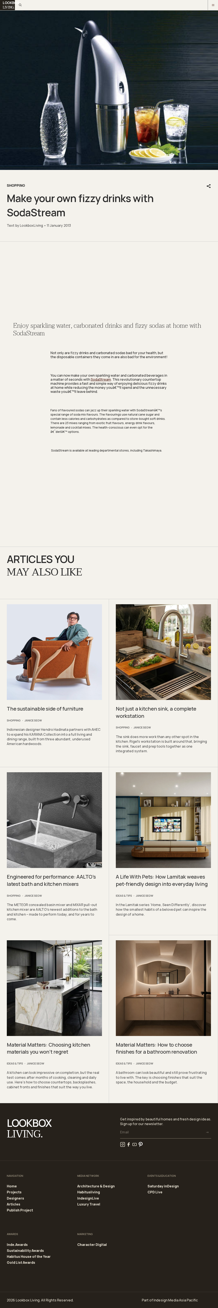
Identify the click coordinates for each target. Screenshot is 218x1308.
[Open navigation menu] (213, 5)
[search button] (20, 5)
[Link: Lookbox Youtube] (134, 1144)
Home (12, 1186)
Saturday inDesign (163, 1186)
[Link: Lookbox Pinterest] (140, 1144)
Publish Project (20, 1210)
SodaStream (101, 379)
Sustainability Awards (25, 1251)
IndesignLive (88, 1198)
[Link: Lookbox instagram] (122, 1144)
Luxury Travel (88, 1204)
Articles (13, 1204)
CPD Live (155, 1192)
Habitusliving (88, 1192)
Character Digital (92, 1245)
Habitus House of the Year (29, 1257)
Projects (14, 1192)
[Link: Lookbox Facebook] (128, 1144)
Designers (15, 1198)
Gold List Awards (21, 1263)
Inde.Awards (17, 1245)
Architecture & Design (96, 1186)
